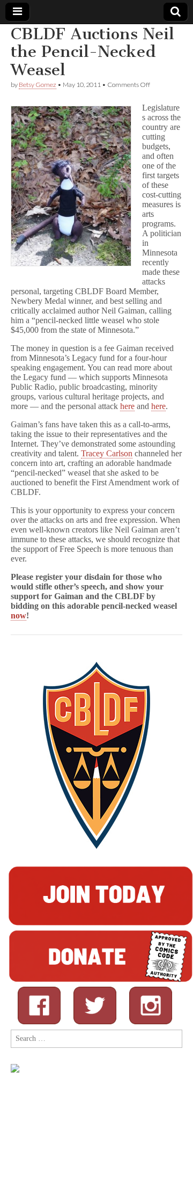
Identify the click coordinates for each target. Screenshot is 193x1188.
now (18, 615)
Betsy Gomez (37, 85)
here (127, 406)
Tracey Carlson (106, 453)
